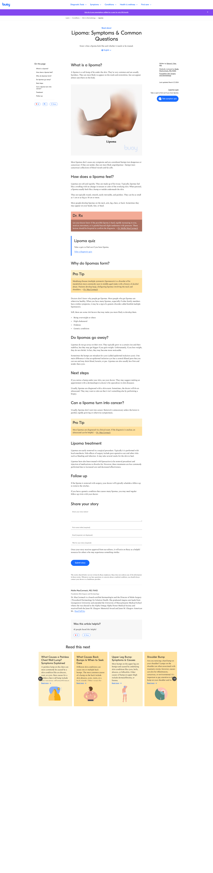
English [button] (106, 50)
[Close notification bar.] (207, 12)
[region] (107, 679)
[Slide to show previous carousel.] (40, 678)
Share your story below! (80, 512)
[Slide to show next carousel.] (174, 678)
